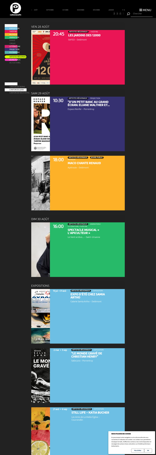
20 (90, 13)
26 (108, 13)
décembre (96, 10)
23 (99, 13)
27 (111, 13)
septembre (50, 10)
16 (78, 13)
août (36, 10)
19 (87, 13)
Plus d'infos (137, 450)
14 (72, 13)
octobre (65, 10)
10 (60, 13)
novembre (81, 10)
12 (66, 13)
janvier (111, 10)
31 (123, 13)
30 (120, 13)
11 (62, 13)
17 (81, 13)
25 (105, 13)
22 (96, 13)
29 (117, 13)
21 (93, 13)
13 (69, 13)
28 (114, 13)
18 (84, 13)
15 (75, 13)
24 (102, 13)
